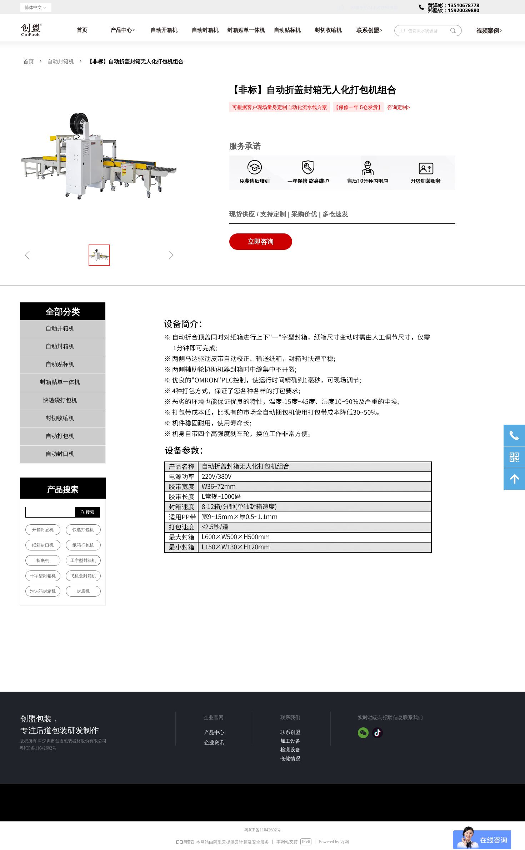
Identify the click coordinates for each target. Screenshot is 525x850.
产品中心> (123, 30)
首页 (82, 30)
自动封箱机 (205, 30)
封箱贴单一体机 (246, 30)
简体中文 (33, 7)
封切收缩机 (328, 30)
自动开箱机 (164, 30)
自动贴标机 (287, 30)
